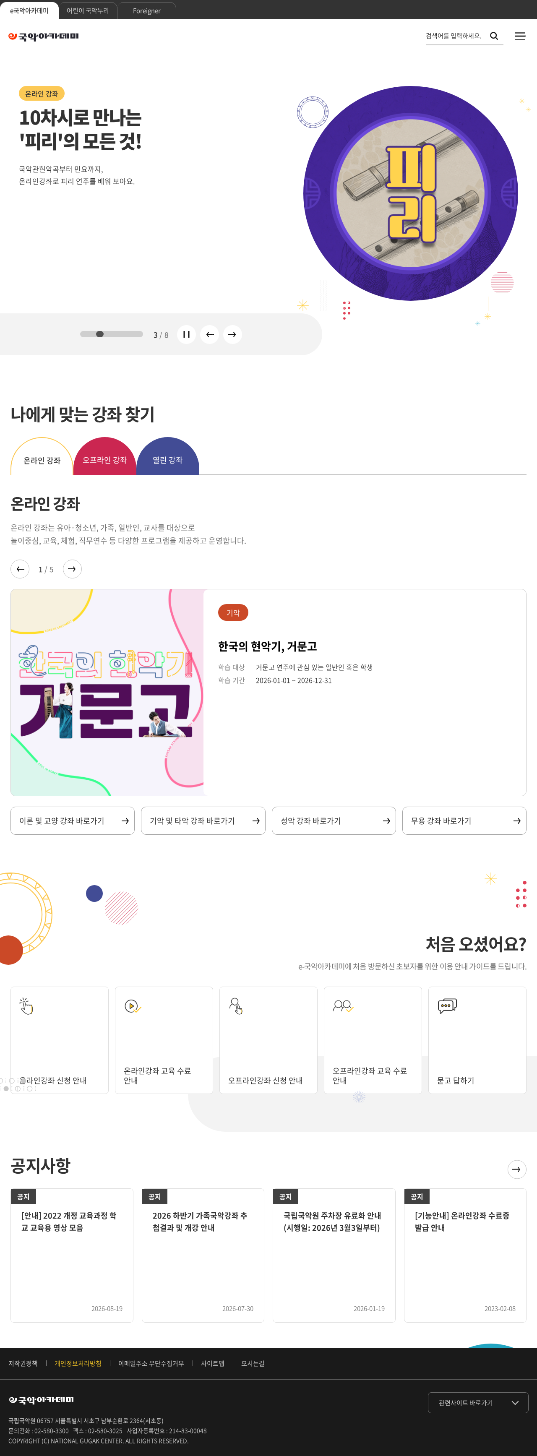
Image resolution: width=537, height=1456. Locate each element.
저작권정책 (23, 1363)
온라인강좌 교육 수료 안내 (157, 1075)
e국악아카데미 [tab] (29, 10)
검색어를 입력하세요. (454, 36)
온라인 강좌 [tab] (42, 460)
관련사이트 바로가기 (466, 1402)
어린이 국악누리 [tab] (88, 10)
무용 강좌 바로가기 (441, 820)
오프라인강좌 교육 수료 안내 (370, 1075)
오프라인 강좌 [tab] (105, 460)
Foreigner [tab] (147, 10)
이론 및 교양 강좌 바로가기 (61, 820)
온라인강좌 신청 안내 (53, 1080)
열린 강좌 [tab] (168, 460)
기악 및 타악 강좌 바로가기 (192, 820)
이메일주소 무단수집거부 (151, 1363)
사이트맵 (212, 1363)
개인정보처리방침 (78, 1363)
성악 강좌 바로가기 (311, 820)
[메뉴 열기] (520, 36)
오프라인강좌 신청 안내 (265, 1080)
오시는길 (253, 1363)
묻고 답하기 (455, 1080)
